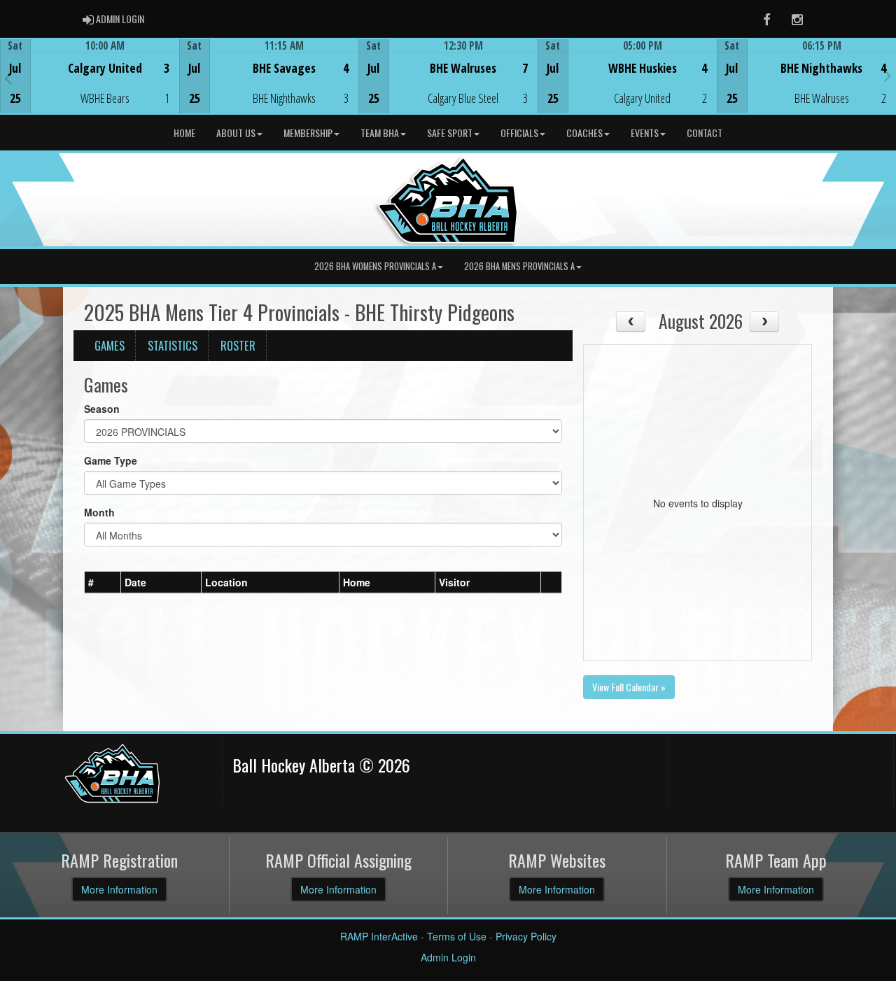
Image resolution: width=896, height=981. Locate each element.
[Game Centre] (90, 87)
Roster (237, 345)
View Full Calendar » (629, 686)
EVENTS (645, 132)
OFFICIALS (519, 132)
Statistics (172, 345)
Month (99, 512)
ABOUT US (235, 132)
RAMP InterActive (379, 936)
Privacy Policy (526, 936)
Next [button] (888, 74)
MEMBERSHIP (308, 132)
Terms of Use (456, 936)
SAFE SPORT (449, 132)
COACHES (584, 132)
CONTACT (704, 132)
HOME (184, 132)
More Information (119, 889)
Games (109, 345)
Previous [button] (8, 77)
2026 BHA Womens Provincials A (375, 266)
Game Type (110, 460)
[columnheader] (103, 582)
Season (102, 409)
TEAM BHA (379, 132)
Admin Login (448, 957)
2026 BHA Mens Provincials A (519, 266)
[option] (89, 76)
